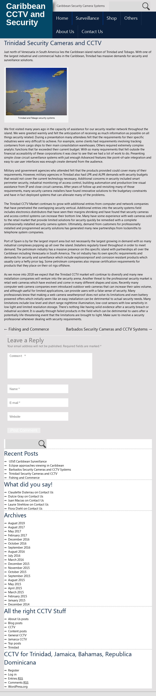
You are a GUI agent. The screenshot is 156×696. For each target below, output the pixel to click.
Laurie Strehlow (18, 504)
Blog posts (15, 623)
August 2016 (16, 551)
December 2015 (18, 564)
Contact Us (92, 31)
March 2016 (16, 560)
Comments (18, 682)
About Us (65, 31)
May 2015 (14, 584)
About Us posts (18, 619)
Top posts (14, 643)
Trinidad (13, 647)
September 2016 (19, 547)
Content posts (17, 631)
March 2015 (16, 592)
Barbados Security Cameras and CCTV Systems (109, 329)
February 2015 (17, 596)
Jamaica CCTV (17, 639)
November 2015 (19, 568)
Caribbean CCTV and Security (26, 14)
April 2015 (15, 588)
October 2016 (17, 543)
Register (13, 670)
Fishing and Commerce (26, 329)
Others (131, 18)
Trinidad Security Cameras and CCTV (33, 473)
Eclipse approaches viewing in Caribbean (36, 465)
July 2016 (14, 555)
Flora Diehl (15, 508)
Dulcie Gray (16, 496)
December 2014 (18, 604)
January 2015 (16, 600)
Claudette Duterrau (21, 492)
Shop (112, 18)
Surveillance (87, 18)
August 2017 (16, 527)
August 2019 (16, 523)
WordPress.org (18, 686)
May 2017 (14, 531)
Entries (15, 678)
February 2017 (17, 535)
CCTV (11, 627)
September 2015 (19, 576)
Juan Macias (16, 500)
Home (62, 18)
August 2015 (16, 580)
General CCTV (17, 635)
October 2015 (17, 572)
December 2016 (18, 539)
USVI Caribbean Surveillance (28, 461)
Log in (12, 674)
